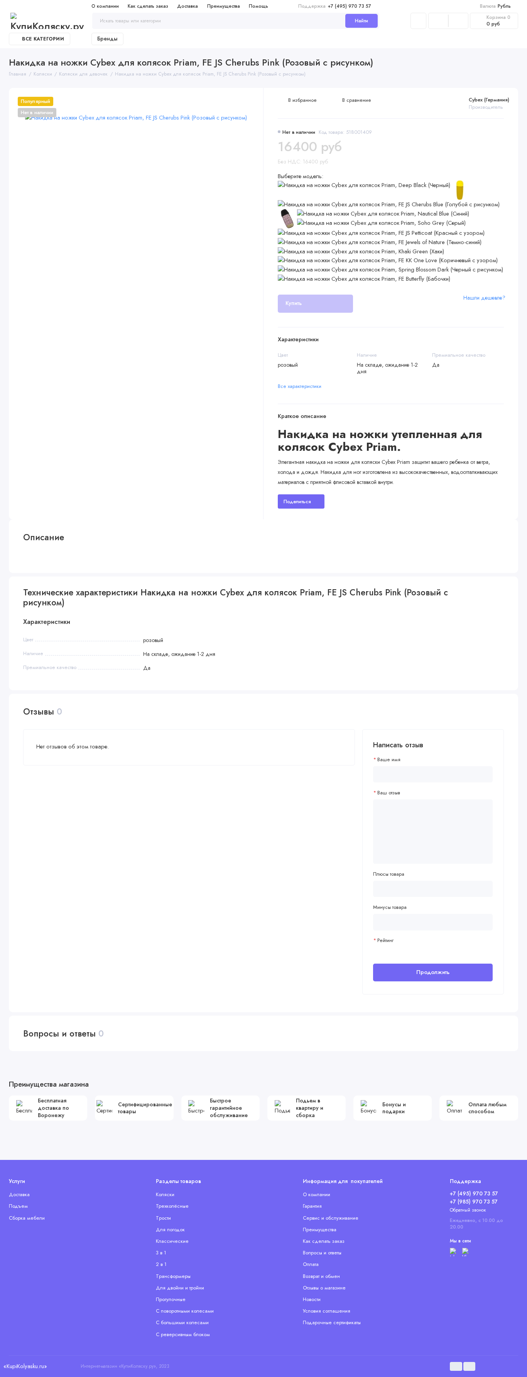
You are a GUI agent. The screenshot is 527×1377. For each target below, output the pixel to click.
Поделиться (297, 501)
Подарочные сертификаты (332, 1322)
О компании (105, 6)
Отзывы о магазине (324, 1287)
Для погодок (170, 1229)
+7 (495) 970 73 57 (334, 6)
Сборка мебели (27, 1218)
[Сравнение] (438, 21)
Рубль (495, 6)
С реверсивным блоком (183, 1334)
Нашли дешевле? (484, 298)
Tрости (163, 1218)
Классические (172, 1241)
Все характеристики (299, 386)
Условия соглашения (326, 1311)
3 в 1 (161, 1252)
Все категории (43, 38)
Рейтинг (385, 940)
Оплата (311, 1264)
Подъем (18, 1206)
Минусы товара (390, 907)
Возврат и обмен (321, 1276)
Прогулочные (171, 1299)
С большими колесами (182, 1322)
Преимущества (223, 6)
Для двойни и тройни (180, 1287)
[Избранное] (458, 21)
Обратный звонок (468, 1210)
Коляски (165, 1194)
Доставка (187, 6)
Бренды (107, 38)
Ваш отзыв (388, 793)
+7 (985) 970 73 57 (474, 1201)
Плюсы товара (388, 874)
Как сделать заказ (148, 6)
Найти (361, 20)
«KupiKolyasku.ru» (25, 1366)
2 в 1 (161, 1264)
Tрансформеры (173, 1276)
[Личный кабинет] (418, 21)
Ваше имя (388, 760)
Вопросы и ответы (322, 1252)
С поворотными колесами (185, 1311)
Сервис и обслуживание (330, 1218)
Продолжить (432, 972)
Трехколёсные (172, 1206)
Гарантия (312, 1206)
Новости (312, 1299)
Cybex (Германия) (489, 99)
